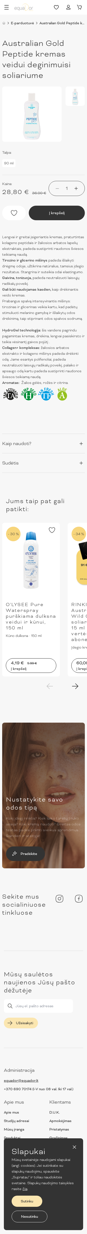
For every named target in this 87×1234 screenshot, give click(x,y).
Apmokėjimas (60, 1121)
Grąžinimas (58, 1138)
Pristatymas (59, 1129)
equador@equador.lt (21, 1080)
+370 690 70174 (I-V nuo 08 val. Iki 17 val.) (38, 1089)
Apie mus (11, 1112)
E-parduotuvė (22, 23)
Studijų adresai (16, 1121)
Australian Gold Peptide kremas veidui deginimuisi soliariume (62, 23)
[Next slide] (75, 686)
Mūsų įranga (14, 1129)
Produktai (12, 1138)
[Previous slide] (50, 686)
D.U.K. (54, 1112)
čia (24, 1189)
